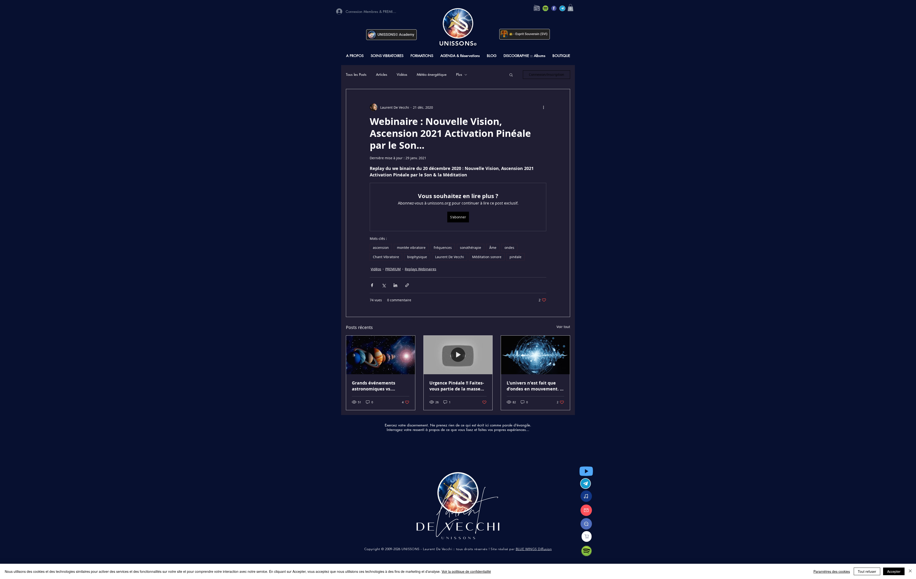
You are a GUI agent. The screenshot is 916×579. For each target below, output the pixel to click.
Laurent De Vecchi (449, 257)
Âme (492, 247)
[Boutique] (587, 536)
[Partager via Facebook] (372, 285)
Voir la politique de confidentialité (466, 571)
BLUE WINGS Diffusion (534, 549)
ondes (509, 247)
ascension (381, 247)
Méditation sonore (486, 257)
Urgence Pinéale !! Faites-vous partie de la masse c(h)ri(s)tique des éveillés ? (456, 386)
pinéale (515, 257)
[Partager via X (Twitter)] (383, 285)
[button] (570, 7)
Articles (381, 74)
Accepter (893, 571)
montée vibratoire (411, 247)
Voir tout (563, 326)
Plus (459, 74)
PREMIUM (393, 269)
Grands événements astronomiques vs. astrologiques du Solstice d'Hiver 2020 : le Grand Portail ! (379, 386)
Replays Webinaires (420, 269)
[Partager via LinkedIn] (395, 285)
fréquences (443, 247)
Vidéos (402, 74)
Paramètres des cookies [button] (831, 571)
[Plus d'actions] (543, 107)
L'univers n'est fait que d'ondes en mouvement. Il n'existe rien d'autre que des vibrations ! (535, 386)
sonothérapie (470, 247)
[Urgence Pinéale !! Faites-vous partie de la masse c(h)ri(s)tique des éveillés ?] (458, 355)
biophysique (417, 257)
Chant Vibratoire (386, 257)
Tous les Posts (356, 74)
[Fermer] (910, 571)
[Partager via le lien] (407, 285)
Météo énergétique (432, 74)
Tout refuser (867, 571)
